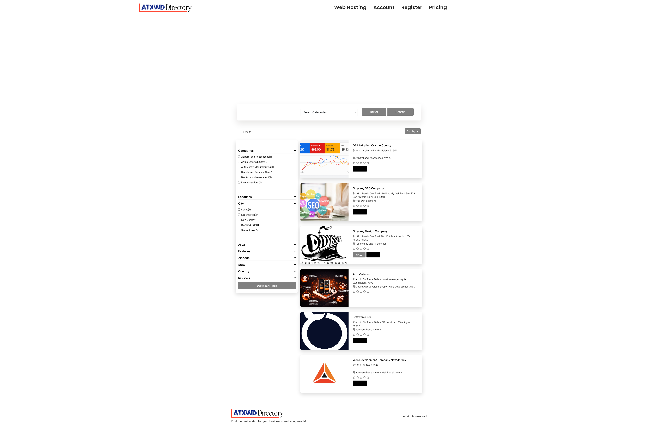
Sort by (411, 131)
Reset (374, 112)
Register (411, 7)
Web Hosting (350, 7)
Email (360, 168)
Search (400, 112)
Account (383, 7)
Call (359, 254)
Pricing (438, 7)
